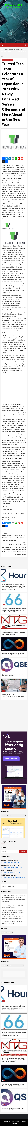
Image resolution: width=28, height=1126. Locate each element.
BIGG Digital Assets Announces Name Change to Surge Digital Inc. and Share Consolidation (13, 696)
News (11, 60)
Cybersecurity (5, 60)
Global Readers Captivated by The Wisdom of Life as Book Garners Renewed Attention (13, 536)
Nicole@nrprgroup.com (9, 517)
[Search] (25, 45)
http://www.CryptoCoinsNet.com (11, 872)
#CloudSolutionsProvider (9, 181)
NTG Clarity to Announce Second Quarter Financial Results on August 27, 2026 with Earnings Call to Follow (13, 632)
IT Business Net (13, 5)
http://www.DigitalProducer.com (11, 862)
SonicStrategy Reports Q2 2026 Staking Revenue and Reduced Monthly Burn (13, 654)
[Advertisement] (14, 24)
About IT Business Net (8, 886)
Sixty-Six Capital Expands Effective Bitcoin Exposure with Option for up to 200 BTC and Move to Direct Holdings (14, 610)
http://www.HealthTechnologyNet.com (13, 877)
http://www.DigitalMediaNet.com (11, 867)
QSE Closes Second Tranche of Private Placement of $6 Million (12, 674)
